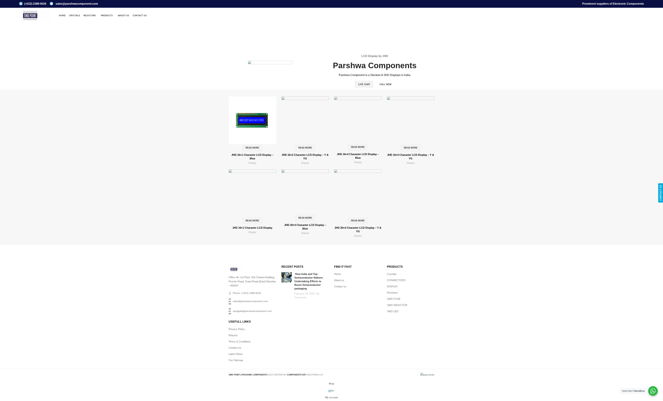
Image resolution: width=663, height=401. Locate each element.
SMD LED (392, 311)
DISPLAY (392, 286)
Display (252, 162)
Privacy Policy (237, 329)
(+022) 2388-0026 (35, 3)
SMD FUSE (393, 298)
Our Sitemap (236, 360)
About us (339, 280)
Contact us (340, 286)
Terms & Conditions (240, 341)
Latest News (236, 353)
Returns (233, 335)
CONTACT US (660, 193)
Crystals (391, 274)
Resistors (392, 292)
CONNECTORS (396, 280)
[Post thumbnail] (286, 285)
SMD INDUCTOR (397, 305)
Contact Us (235, 347)
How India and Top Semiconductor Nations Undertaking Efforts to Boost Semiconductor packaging (308, 281)
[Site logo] (34, 15)
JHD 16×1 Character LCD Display (252, 227)
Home (324, 39)
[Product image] (252, 197)
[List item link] (252, 293)
